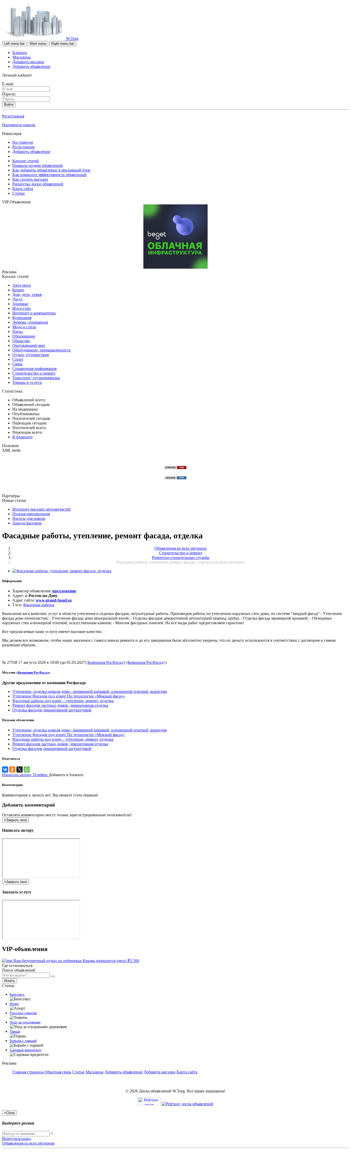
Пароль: (9, 94)
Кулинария (21, 317)
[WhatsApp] (27, 769)
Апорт (14, 1004)
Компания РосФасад (105, 662)
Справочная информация (34, 368)
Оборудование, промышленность (41, 350)
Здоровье (20, 304)
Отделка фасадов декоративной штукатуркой (51, 710)
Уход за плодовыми (25, 1022)
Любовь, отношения (30, 322)
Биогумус (17, 995)
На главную (22, 142)
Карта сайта (22, 188)
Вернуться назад (16, 1138)
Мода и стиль (24, 327)
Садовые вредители (25, 1050)
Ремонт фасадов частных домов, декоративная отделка (60, 705)
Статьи (18, 193)
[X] (19, 769)
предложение (64, 591)
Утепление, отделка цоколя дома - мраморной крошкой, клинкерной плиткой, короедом (89, 691)
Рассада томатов (23, 1013)
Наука (17, 331)
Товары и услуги (27, 382)
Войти (8, 104)
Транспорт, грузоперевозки (36, 378)
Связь (17, 364)
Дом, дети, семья (27, 294)
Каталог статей (25, 161)
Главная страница (28, 1072)
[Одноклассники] (12, 769)
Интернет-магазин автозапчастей (41, 509)
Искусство (21, 308)
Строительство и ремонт (34, 373)
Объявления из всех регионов (28, 1143)
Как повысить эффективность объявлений (49, 175)
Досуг (17, 299)
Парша (15, 1032)
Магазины (22, 57)
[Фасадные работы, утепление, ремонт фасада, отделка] (61, 571)
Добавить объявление (31, 66)
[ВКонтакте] (5, 769)
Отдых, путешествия (30, 354)
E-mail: (8, 84)
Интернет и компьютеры (34, 313)
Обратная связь (57, 1072)
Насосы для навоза (28, 518)
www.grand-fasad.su (54, 600)
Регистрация (13, 116)
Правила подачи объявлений (37, 165)
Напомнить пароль (18, 125)
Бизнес (18, 290)
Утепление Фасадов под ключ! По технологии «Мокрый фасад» (68, 696)
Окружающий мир (28, 345)
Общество (21, 341)
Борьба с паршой (23, 1041)
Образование (23, 336)
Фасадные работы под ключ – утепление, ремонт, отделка (63, 701)
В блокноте (22, 437)
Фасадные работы (38, 605)
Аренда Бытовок (27, 523)
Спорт (17, 359)
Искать (9, 981)
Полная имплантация (31, 514)
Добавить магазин (28, 62)
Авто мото (21, 285)
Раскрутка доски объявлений (37, 184)
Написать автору (17, 775)
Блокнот (20, 52)
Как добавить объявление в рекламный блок (51, 170)
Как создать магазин (30, 179)
